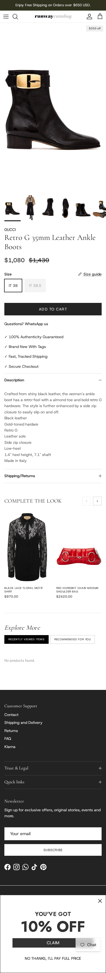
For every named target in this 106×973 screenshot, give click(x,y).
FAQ (7, 738)
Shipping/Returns (19, 475)
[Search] (18, 17)
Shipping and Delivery (23, 722)
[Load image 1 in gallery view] (53, 107)
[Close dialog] (100, 901)
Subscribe (53, 850)
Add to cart (53, 309)
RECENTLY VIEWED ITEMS (26, 639)
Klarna (9, 746)
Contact (11, 714)
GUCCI (10, 229)
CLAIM (53, 943)
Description (14, 380)
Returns (11, 730)
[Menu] (6, 17)
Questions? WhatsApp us (26, 323)
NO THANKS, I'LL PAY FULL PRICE (53, 958)
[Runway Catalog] (53, 16)
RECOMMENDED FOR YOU (72, 639)
